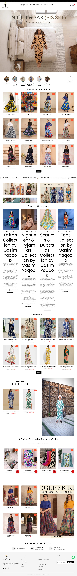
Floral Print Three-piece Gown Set (48, 339)
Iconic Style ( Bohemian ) (66, 114)
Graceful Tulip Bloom (64, 470)
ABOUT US (40, 557)
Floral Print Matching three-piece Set (66, 339)
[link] (58, 407)
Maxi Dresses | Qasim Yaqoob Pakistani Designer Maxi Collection (31, 84)
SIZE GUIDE (22, 566)
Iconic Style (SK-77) (29, 166)
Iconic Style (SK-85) (29, 535)
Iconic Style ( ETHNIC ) (47, 114)
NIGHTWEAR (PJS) (24, 562)
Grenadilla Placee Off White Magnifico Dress (11, 367)
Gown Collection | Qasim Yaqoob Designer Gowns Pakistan (22, 84)
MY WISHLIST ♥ (41, 569)
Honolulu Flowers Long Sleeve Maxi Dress (66, 367)
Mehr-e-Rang (9, 470)
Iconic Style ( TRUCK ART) (29, 114)
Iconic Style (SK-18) (29, 507)
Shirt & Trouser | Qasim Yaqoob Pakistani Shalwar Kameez (39, 84)
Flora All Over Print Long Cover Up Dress (29, 340)
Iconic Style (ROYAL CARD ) (47, 140)
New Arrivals (23, 557)
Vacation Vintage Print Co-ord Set (11, 339)
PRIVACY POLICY (41, 562)
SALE (21, 559)
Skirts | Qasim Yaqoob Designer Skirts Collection (47, 84)
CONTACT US (40, 566)
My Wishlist (23, 568)
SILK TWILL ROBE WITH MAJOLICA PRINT (48, 366)
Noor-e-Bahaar (28, 470)
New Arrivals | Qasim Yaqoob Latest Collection (7, 84)
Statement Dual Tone (46, 470)
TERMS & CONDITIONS (42, 564)
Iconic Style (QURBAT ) (29, 140)
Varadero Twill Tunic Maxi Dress (29, 411)
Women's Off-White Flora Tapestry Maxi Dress (11, 412)
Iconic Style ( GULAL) (11, 114)
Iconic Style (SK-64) (48, 166)
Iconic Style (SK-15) (11, 507)
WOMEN (22, 564)
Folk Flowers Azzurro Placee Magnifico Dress (29, 367)
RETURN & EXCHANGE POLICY (43, 559)
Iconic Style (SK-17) (11, 166)
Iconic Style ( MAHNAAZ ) (11, 140)
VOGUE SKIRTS (23, 561)
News (21, 569)
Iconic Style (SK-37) (66, 166)
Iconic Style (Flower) (66, 140)
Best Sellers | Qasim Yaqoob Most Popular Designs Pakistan (15, 84)
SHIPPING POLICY (41, 561)
